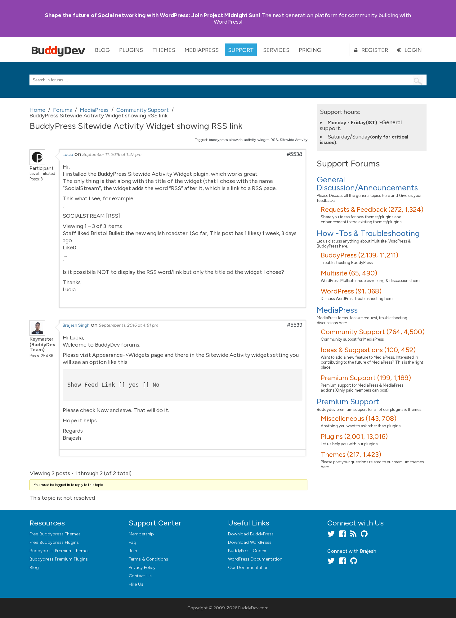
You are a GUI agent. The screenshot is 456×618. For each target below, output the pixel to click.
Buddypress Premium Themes (59, 550)
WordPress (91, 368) (351, 291)
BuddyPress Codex (247, 550)
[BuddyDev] (60, 49)
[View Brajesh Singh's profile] (37, 333)
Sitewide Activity (293, 140)
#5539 (294, 325)
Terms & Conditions (148, 559)
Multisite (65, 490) (349, 273)
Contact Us (140, 576)
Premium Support (348, 402)
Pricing (310, 50)
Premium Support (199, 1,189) (366, 378)
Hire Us (136, 584)
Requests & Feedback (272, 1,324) (372, 209)
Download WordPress (249, 542)
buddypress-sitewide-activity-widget (239, 140)
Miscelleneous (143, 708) (358, 418)
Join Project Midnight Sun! (152, 15)
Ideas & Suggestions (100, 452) (368, 350)
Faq (132, 542)
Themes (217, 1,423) (351, 454)
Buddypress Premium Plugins (58, 559)
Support (241, 50)
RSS (274, 140)
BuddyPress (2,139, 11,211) (359, 255)
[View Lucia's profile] (37, 163)
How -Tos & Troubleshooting (368, 233)
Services (276, 50)
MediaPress (202, 50)
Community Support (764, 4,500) (373, 332)
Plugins (131, 50)
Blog (102, 50)
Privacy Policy (142, 567)
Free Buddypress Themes (55, 534)
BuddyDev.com (253, 608)
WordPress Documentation (255, 559)
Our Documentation (248, 567)
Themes (163, 50)
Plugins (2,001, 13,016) (354, 436)
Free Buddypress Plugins (54, 542)
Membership (141, 534)
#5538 (294, 154)
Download (251, 534)
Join (133, 550)
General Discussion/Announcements (367, 184)
